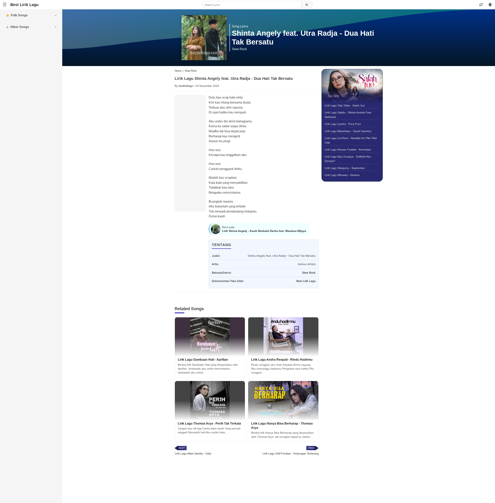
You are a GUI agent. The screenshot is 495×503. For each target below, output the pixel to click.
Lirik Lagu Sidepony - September (345, 168)
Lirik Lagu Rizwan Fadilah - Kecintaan (348, 149)
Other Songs (19, 27)
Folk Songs (19, 15)
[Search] (307, 5)
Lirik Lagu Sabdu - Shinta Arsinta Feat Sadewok (348, 114)
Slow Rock (308, 272)
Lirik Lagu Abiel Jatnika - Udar (193, 453)
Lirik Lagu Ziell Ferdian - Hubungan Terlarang (291, 453)
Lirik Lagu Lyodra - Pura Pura (343, 123)
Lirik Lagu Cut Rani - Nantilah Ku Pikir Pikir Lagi (351, 140)
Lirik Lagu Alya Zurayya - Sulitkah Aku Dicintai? (348, 158)
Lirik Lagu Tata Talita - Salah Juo (345, 105)
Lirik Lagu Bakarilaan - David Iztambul (348, 131)
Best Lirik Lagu (24, 5)
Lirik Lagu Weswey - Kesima (342, 175)
